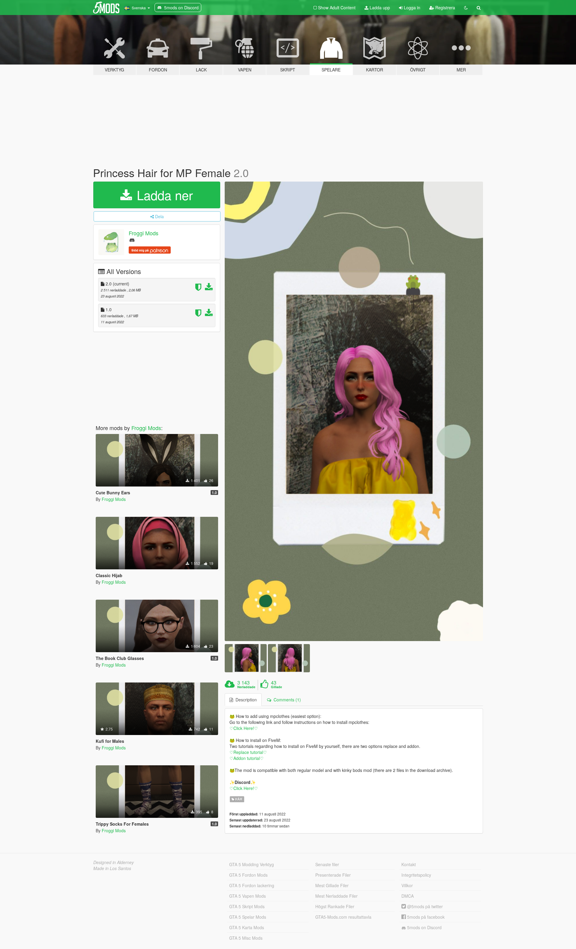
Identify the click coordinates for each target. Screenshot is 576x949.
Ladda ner (163, 195)
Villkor (407, 885)
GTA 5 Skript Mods (247, 906)
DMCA (407, 896)
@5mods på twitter (424, 906)
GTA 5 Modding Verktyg (251, 864)
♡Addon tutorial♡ (247, 758)
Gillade (276, 687)
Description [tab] (245, 700)
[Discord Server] (132, 239)
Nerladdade (246, 687)
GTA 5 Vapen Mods (247, 896)
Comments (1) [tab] (286, 700)
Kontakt (408, 864)
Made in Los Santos (112, 868)
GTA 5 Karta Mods (246, 927)
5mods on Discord (424, 927)
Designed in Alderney (113, 862)
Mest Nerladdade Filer (336, 896)
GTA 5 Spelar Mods (247, 917)
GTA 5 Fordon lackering (251, 885)
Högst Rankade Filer (334, 906)
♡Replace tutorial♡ (248, 752)
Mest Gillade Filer (332, 885)
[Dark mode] (466, 7)
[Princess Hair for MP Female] (354, 411)
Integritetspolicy (416, 875)
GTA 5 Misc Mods (245, 938)
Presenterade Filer (333, 875)
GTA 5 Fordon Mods (248, 875)
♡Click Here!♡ (244, 728)
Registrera (444, 8)
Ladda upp (379, 8)
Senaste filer (327, 864)
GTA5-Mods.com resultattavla (343, 917)
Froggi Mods (143, 233)
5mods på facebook (425, 917)
